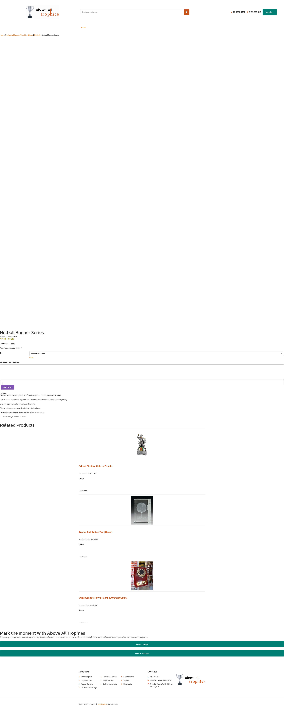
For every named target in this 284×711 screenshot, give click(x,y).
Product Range (100, 27)
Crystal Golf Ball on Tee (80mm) (95, 532)
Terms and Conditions (164, 27)
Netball (37, 35)
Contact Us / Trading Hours (192, 27)
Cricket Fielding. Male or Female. (95, 466)
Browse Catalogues (123, 27)
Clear (31, 357)
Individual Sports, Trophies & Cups (19, 35)
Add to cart (8, 387)
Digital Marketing (103, 704)
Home (83, 27)
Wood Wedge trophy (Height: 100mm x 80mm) (103, 597)
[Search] (186, 12)
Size (1, 353)
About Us (143, 27)
